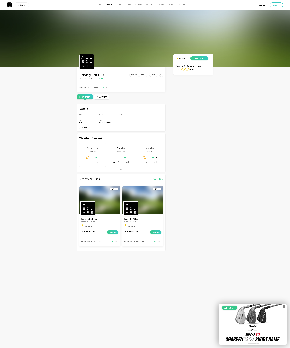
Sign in (262, 5)
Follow (134, 75)
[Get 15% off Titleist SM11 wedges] (253, 324)
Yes (103, 87)
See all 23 (157, 179)
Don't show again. (253, 343)
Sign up (276, 5)
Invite (143, 75)
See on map (100, 79)
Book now (113, 232)
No (107, 87)
